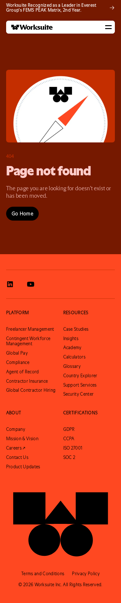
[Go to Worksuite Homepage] (60, 521)
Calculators (74, 357)
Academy (72, 347)
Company (15, 429)
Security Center (78, 394)
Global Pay (17, 353)
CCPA (69, 439)
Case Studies (76, 329)
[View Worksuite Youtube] (31, 284)
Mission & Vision (22, 439)
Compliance (17, 362)
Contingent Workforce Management (28, 341)
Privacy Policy (85, 574)
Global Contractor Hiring (31, 390)
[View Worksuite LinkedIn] (10, 284)
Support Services (80, 385)
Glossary (72, 366)
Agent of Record (22, 372)
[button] (108, 27)
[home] (29, 27)
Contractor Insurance (27, 381)
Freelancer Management (30, 329)
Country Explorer (80, 376)
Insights (71, 338)
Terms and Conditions (42, 574)
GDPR (69, 429)
